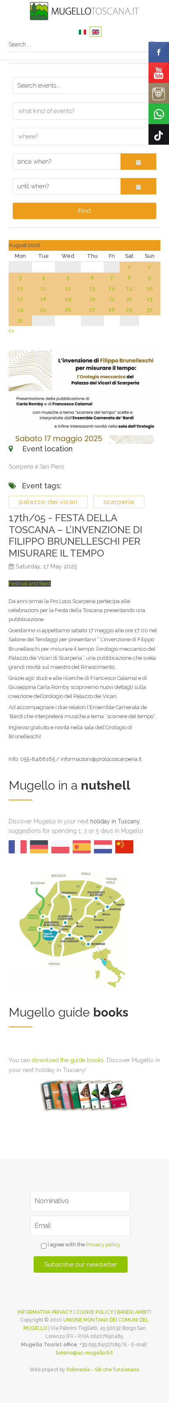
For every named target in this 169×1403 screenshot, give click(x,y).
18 (43, 299)
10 (20, 288)
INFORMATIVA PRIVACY (45, 1312)
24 (20, 310)
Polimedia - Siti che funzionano (102, 1370)
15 (129, 288)
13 (92, 288)
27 (92, 310)
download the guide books (68, 1060)
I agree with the (83, 1244)
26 (68, 310)
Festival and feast (30, 583)
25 (43, 310)
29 (129, 310)
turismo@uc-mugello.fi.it (84, 1353)
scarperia (118, 502)
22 (129, 299)
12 (68, 288)
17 (20, 299)
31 (20, 320)
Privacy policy (103, 1244)
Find (84, 211)
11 (43, 288)
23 (150, 299)
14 (112, 288)
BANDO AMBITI (134, 1312)
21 (112, 299)
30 (149, 310)
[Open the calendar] (139, 161)
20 (92, 299)
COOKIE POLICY (94, 1312)
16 (149, 288)
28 (112, 310)
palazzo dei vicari (48, 502)
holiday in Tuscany (114, 821)
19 (68, 299)
